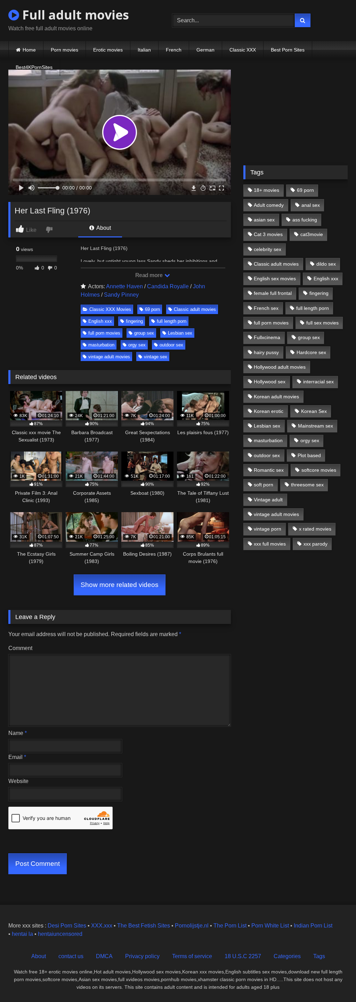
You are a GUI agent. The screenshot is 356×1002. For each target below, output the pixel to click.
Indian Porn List (313, 926)
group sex (144, 333)
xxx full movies (270, 544)
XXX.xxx (101, 926)
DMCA (104, 956)
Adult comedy (269, 205)
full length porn (171, 321)
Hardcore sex (311, 352)
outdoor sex (171, 344)
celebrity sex (267, 249)
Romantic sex (269, 470)
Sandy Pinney (121, 295)
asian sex (264, 219)
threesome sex (307, 484)
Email (17, 757)
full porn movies (104, 333)
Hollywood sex (269, 381)
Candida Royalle (168, 286)
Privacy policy (142, 956)
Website (18, 781)
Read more (149, 275)
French (173, 50)
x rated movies (315, 529)
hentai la (22, 934)
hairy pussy (266, 352)
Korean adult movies (276, 396)
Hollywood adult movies (280, 367)
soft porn (263, 484)
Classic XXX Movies (110, 309)
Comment (20, 648)
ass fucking (304, 219)
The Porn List (229, 926)
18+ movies (266, 190)
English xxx (100, 321)
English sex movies (275, 278)
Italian (144, 50)
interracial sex (318, 381)
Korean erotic (268, 411)
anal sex (310, 205)
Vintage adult (268, 499)
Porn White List (270, 926)
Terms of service (192, 956)
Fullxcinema (267, 337)
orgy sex (137, 344)
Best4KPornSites (34, 67)
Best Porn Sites (288, 50)
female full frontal (273, 293)
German (205, 50)
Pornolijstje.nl (192, 926)
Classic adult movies (195, 309)
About (103, 228)
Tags (319, 956)
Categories (287, 956)
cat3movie (311, 234)
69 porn (152, 309)
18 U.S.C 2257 (243, 956)
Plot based (309, 455)
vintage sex (155, 356)
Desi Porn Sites (67, 926)
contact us (70, 956)
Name (17, 733)
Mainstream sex (315, 426)
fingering (134, 321)
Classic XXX (242, 50)
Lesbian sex (180, 333)
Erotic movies (108, 50)
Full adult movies (74, 14)
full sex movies (322, 323)
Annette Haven (124, 286)
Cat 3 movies (268, 234)
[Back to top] (334, 981)
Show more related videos (120, 584)
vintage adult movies (109, 356)
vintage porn (267, 529)
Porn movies (64, 50)
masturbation (101, 344)
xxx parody (315, 544)
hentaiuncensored (60, 934)
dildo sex (326, 264)
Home (29, 50)
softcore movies (318, 470)
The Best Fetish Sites (143, 926)
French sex (266, 308)
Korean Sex (314, 411)
